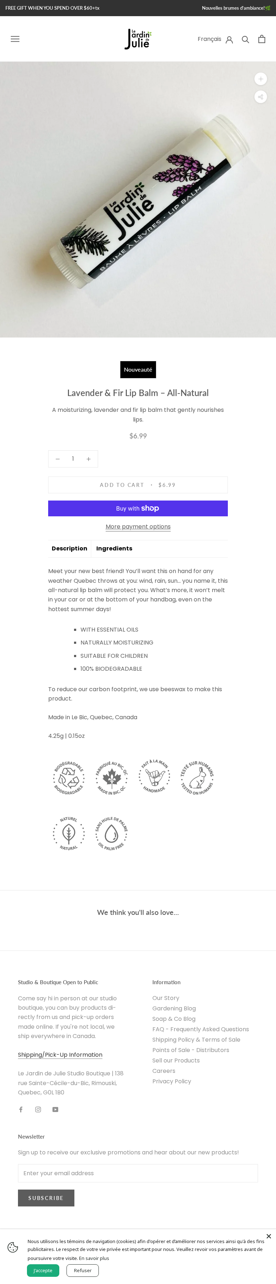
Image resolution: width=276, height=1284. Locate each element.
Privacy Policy (171, 1081)
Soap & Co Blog (174, 1019)
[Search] (245, 39)
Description (69, 548)
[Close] (268, 1236)
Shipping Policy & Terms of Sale (196, 1040)
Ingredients (114, 548)
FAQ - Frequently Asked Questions (200, 1029)
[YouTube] (55, 1109)
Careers (163, 1071)
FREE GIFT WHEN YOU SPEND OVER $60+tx (52, 8)
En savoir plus (94, 1258)
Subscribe (46, 1198)
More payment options (138, 526)
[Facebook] (21, 1109)
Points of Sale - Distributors (190, 1050)
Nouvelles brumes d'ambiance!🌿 (236, 8)
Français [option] (209, 39)
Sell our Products (176, 1060)
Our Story (165, 998)
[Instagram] (38, 1109)
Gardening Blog (174, 1008)
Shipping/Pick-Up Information (60, 1055)
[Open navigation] (15, 39)
